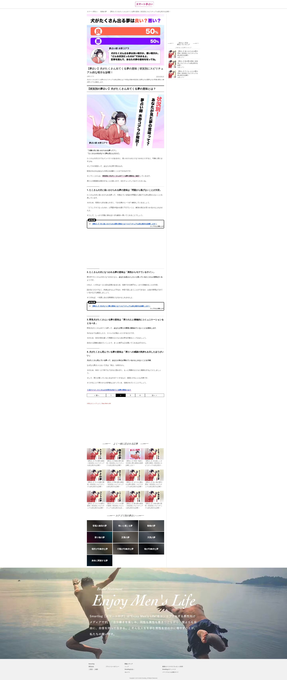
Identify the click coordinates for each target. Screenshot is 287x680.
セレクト (127, 672)
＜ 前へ (96, 395)
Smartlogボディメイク (169, 669)
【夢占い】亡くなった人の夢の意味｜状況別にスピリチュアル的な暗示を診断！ (187, 73)
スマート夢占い (92, 11)
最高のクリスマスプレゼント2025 (172, 666)
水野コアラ (90, 76)
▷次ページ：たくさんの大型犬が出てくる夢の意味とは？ (109, 390)
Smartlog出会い (129, 669)
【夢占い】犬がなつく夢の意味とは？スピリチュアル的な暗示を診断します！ (121, 306)
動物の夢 (103, 11)
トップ (127, 666)
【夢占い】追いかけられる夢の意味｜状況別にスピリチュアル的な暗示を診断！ (187, 53)
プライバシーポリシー (112, 666)
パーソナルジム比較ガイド (170, 672)
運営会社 (91, 666)
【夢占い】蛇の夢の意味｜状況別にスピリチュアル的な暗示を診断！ (187, 63)
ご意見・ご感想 (93, 669)
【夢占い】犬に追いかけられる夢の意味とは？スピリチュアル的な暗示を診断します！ (124, 224)
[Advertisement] (106, 421)
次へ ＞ (154, 395)
